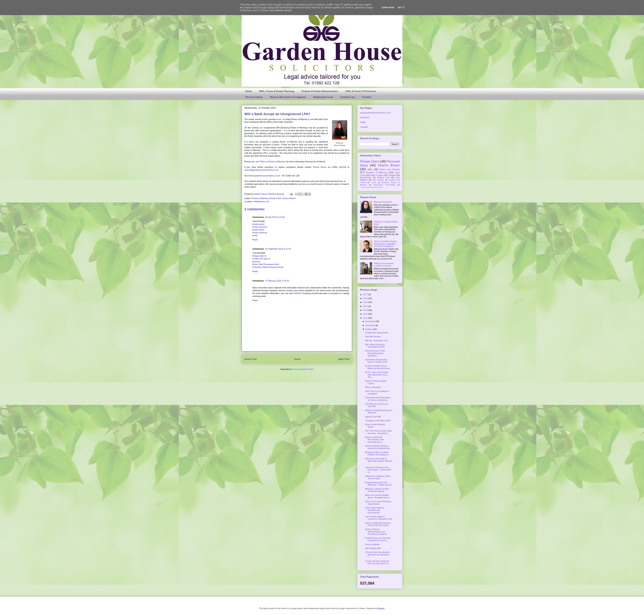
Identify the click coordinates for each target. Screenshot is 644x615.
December (370, 321)
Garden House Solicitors (265, 194)
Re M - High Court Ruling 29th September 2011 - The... (376, 374)
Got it (401, 7)
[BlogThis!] (300, 194)
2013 (365, 310)
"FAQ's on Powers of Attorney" (272, 161)
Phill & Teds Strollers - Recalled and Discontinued (375, 510)
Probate (391, 175)
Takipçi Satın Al (259, 256)
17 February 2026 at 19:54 (277, 281)
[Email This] (296, 194)
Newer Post (250, 359)
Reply (255, 240)
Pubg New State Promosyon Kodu (267, 267)
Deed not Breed (372, 544)
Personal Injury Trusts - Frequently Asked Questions (375, 353)
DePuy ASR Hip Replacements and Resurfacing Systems (376, 531)
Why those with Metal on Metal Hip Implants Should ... (378, 461)
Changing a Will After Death (377, 420)
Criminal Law (347, 97)
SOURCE (297, 293)
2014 (365, 306)
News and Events (390, 169)
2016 (365, 298)
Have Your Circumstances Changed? (377, 392)
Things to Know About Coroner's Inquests (384, 264)
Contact (366, 97)
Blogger (381, 608)
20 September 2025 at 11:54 (278, 249)
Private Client (275, 198)
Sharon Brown (320, 167)
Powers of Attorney (260, 198)
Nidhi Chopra (376, 175)
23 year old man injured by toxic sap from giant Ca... (377, 562)
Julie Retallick (378, 180)
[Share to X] (303, 194)
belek (254, 235)
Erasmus (256, 262)
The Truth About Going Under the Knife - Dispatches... (378, 432)
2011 (365, 318)
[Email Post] (291, 194)
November (370, 325)
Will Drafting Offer (373, 548)
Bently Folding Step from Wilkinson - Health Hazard (378, 483)
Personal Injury (254, 97)
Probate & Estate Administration (320, 91)
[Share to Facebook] (306, 194)
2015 (365, 302)
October (369, 329)
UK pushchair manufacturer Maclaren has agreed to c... (377, 554)
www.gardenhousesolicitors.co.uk (375, 113)
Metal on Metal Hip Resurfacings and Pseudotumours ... (374, 439)
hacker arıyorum (259, 227)
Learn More (387, 7)
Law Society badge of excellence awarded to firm (378, 517)
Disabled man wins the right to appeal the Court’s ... (377, 539)
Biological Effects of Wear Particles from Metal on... (377, 453)
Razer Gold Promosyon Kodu (265, 264)
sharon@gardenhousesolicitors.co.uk (261, 170)
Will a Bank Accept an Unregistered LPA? (375, 345)
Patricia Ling (383, 177)
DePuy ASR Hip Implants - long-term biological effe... (378, 447)
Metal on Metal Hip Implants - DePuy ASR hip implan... (378, 524)
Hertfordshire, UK (261, 201)
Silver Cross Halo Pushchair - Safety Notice (378, 502)
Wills (369, 169)
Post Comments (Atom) (303, 369)
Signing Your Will (373, 417)
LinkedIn (364, 127)
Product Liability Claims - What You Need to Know (377, 367)
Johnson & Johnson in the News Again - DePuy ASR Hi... (378, 470)
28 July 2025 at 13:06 (275, 217)
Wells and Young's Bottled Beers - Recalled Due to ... (378, 496)
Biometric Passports (383, 202)
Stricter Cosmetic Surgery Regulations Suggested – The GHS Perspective (385, 243)
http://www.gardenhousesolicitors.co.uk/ (262, 176)
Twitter (363, 122)
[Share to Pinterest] (309, 194)
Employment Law (323, 97)
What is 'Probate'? (373, 387)
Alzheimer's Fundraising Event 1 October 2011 (376, 361)
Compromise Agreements (369, 187)
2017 (365, 294)
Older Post (343, 359)
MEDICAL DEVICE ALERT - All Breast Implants (377, 490)
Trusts (373, 182)
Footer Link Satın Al (261, 259)
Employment (365, 177)
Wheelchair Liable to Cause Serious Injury (377, 477)
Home (248, 91)
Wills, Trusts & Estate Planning (276, 91)
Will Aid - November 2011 (376, 340)
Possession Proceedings (384, 185)
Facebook (364, 117)
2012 (365, 314)
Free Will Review (373, 337)
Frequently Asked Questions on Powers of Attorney (378, 398)
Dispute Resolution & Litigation (288, 97)
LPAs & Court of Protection (360, 91)
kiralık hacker (258, 224)
